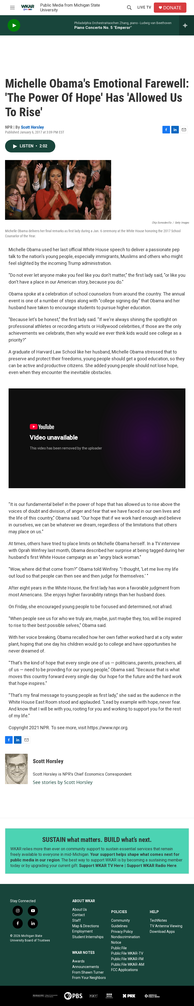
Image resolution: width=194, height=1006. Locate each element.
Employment (82, 931)
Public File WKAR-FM (127, 959)
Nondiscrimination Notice (125, 939)
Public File (119, 948)
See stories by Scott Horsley (62, 782)
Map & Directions (85, 926)
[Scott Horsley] (16, 769)
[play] (14, 25)
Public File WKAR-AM (127, 964)
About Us (79, 910)
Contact (78, 915)
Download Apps (162, 932)
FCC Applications (124, 970)
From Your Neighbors (89, 978)
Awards (78, 961)
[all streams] (186, 25)
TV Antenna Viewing (166, 926)
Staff (76, 920)
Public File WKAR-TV (127, 953)
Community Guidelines (120, 923)
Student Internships (88, 937)
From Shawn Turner (88, 972)
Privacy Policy (122, 932)
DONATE (172, 7)
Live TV (144, 7)
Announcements (85, 967)
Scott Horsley (32, 127)
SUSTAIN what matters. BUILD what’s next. (97, 839)
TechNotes (158, 920)
